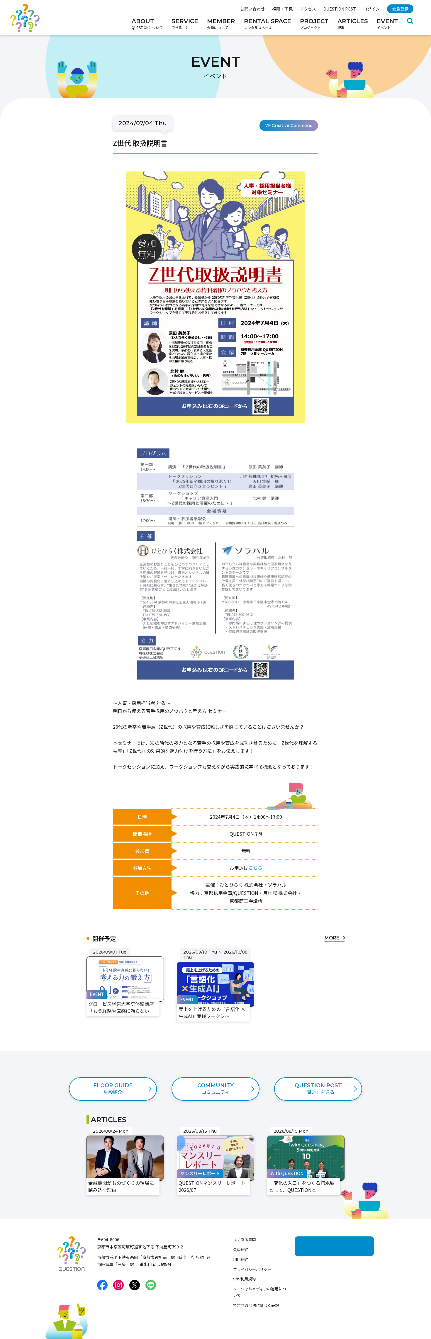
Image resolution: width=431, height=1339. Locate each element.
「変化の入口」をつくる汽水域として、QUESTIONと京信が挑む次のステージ (305, 1138)
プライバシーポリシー (252, 1269)
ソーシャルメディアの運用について (259, 1292)
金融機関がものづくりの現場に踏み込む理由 (124, 1134)
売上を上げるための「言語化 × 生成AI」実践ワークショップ (215, 955)
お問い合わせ (252, 9)
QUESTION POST (339, 9)
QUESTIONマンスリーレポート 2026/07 (212, 1134)
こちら (255, 867)
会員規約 (240, 1249)
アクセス (308, 9)
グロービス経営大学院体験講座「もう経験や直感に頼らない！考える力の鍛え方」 (124, 959)
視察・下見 (282, 9)
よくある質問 (244, 1239)
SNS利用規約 (244, 1279)
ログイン (371, 9)
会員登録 (400, 9)
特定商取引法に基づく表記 (256, 1305)
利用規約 (240, 1259)
